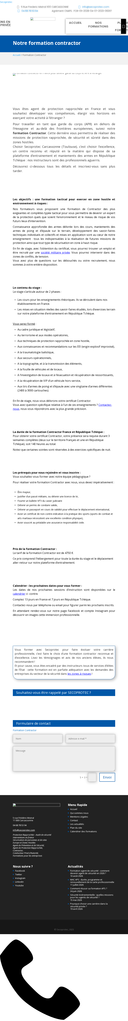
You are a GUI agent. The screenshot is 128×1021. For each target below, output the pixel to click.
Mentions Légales (79, 816)
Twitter (18, 874)
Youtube (19, 885)
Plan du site (76, 827)
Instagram (20, 878)
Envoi (107, 777)
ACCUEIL (75, 23)
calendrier (19, 594)
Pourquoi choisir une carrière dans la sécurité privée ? (89, 905)
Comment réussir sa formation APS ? (88, 888)
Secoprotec (6, 2)
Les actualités (77, 824)
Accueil (16, 55)
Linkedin (19, 881)
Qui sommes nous (79, 812)
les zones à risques (79, 674)
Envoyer (91, 709)
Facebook (20, 870)
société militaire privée (55, 252)
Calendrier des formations (83, 831)
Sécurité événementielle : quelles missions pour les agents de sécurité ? (91, 896)
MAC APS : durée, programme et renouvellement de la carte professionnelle (92, 881)
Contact (74, 820)
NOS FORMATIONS (98, 24)
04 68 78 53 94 (19, 825)
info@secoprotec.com (24, 830)
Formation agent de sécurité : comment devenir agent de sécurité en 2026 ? (89, 872)
